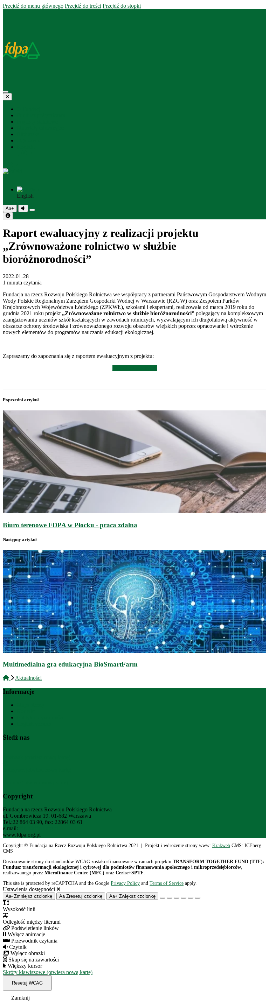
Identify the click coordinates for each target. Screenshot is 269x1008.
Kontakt (26, 711)
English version (34, 724)
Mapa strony (30, 705)
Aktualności (28, 678)
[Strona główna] (6, 12)
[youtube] (31, 153)
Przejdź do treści (83, 6)
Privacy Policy (125, 883)
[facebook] (19, 153)
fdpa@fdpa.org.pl (38, 828)
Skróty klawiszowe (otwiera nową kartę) (47, 972)
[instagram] (25, 153)
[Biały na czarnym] (169, 898)
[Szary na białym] (176, 898)
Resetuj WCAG (27, 983)
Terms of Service (167, 883)
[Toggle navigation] (5, 92)
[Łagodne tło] (197, 898)
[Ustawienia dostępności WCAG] (8, 215)
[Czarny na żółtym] (190, 898)
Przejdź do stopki (122, 6)
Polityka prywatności (40, 717)
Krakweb (221, 845)
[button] (134, 174)
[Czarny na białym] (183, 898)
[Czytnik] (23, 208)
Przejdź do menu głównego (33, 6)
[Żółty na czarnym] (32, 210)
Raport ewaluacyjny (134, 368)
